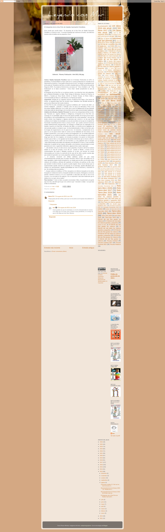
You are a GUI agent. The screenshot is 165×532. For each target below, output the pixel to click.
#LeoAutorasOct (103, 26)
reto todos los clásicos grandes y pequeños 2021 (109, 196)
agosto (103, 482)
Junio (99, 75)
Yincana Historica (115, 244)
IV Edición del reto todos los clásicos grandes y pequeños (109, 66)
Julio (116, 73)
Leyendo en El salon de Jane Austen (112, 81)
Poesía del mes (114, 90)
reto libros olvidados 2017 (109, 178)
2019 (101, 458)
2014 (101, 469)
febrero (103, 511)
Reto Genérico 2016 (111, 163)
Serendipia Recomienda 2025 (111, 207)
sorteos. (108, 209)
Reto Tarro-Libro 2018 (109, 191)
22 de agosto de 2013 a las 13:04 (66, 207)
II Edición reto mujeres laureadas (110, 56)
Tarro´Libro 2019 (110, 217)
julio (102, 499)
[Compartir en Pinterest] (70, 186)
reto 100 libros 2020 (111, 101)
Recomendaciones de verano (107, 92)
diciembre (104, 473)
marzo (103, 508)
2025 (101, 444)
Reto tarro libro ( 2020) (109, 187)
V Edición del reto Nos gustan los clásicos (109, 219)
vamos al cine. (102, 224)
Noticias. (109, 89)
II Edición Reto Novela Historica (107, 57)
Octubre (103, 90)
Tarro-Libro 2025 (107, 215)
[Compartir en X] (67, 186)
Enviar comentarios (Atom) (59, 251)
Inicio (71, 248)
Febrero (116, 47)
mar (54, 207)
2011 (101, 518)
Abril (119, 36)
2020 (101, 455)
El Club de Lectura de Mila (109, 44)
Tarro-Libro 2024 (114, 213)
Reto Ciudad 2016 (113, 159)
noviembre (104, 475)
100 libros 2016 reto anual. (109, 27)
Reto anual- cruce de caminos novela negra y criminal (109, 129)
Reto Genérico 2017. (105, 165)
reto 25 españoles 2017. (108, 105)
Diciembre (118, 42)
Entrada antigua (88, 248)
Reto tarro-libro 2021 (109, 193)
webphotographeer (86, 525)
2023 (101, 448)
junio (102, 502)
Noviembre (117, 89)
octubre (103, 478)
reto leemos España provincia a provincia (110, 168)
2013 (101, 471)
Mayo (103, 85)
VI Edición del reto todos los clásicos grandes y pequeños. (109, 228)
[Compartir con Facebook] (68, 186)
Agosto (108, 38)
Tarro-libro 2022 (103, 211)
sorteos (100, 209)
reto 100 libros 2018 (114, 98)
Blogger (105, 525)
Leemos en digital (109, 77)
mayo (103, 504)
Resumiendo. (115, 94)
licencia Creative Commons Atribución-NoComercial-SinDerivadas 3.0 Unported (102, 278)
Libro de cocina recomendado (107, 83)
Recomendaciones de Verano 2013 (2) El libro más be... (110, 492)
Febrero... (100, 49)
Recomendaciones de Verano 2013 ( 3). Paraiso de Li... (110, 488)
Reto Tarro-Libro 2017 (109, 189)
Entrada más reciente (52, 248)
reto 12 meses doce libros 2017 (111, 103)
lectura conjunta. (109, 75)
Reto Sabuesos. (110, 183)
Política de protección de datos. (115, 276)
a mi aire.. (53, 188)
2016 (101, 464)
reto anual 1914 (111, 121)
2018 (101, 460)
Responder (51, 201)
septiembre (104, 480)
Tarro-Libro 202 (115, 209)
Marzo (119, 83)
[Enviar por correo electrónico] (63, 186)
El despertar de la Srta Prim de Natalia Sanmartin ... (109, 496)
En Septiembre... (102, 46)
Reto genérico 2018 (108, 97)
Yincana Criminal (112, 241)
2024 (101, 446)
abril (102, 506)
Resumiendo (101, 94)
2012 (101, 516)
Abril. (102, 38)
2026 (101, 442)
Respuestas (53, 204)
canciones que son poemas (109, 39)
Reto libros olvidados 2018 (106, 180)
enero (103, 513)
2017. (115, 32)
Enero (112, 46)
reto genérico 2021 (103, 161)
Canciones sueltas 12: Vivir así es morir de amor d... (110, 485)
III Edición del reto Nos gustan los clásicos (109, 59)
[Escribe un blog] (65, 186)
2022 (101, 451)
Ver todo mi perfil (115, 435)
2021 (101, 453)
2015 (101, 467)
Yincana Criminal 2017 (105, 242)
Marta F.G (51, 196)
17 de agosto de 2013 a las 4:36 (63, 196)
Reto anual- (113, 124)
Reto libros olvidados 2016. (112, 176)
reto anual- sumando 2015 (109, 135)
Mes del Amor (112, 85)
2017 (101, 462)
